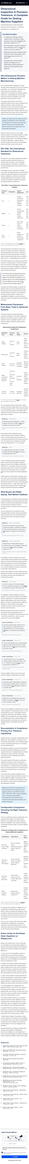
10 (25, 587)
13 (18, 664)
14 (12, 686)
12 (13, 647)
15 (16, 701)
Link (21, 1047)
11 (4, 631)
